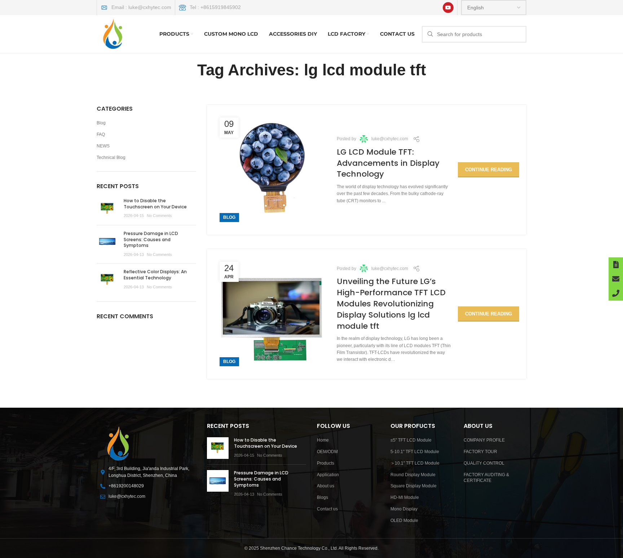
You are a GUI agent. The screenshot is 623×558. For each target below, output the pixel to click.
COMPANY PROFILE (484, 440)
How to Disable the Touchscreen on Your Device (155, 204)
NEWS (103, 146)
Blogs (322, 497)
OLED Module (404, 520)
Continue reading (488, 169)
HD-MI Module (404, 497)
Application (328, 474)
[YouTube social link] (448, 7)
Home (323, 440)
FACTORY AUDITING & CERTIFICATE (486, 477)
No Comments (159, 215)
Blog (229, 217)
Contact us (327, 508)
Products (325, 463)
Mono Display (403, 508)
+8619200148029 (126, 485)
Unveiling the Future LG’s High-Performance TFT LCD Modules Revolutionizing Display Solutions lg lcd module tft (391, 303)
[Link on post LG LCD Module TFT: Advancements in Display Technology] (272, 169)
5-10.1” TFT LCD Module (414, 451)
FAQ (101, 134)
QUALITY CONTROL (484, 463)
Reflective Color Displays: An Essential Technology (155, 275)
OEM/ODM (327, 451)
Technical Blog (111, 157)
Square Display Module (413, 485)
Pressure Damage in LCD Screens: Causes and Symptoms (151, 239)
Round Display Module (413, 474)
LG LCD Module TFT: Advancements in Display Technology (388, 163)
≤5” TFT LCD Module (411, 440)
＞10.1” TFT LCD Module (414, 463)
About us (325, 485)
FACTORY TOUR (480, 451)
